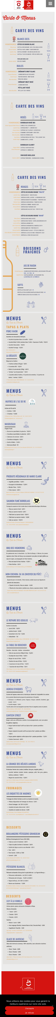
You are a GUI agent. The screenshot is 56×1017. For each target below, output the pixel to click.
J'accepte (29, 1008)
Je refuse (29, 1013)
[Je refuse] (52, 1005)
